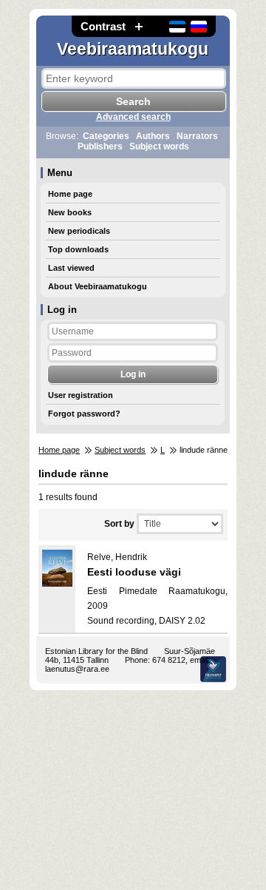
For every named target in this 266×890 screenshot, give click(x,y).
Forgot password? (84, 413)
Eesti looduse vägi (134, 572)
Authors (153, 136)
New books (70, 212)
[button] (139, 26)
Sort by (119, 524)
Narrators (197, 136)
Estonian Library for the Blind (96, 651)
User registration (80, 395)
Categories (106, 136)
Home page (70, 193)
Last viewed (71, 267)
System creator (213, 669)
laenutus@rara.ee (77, 668)
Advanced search (133, 117)
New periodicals (79, 230)
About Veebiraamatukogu (97, 286)
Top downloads (78, 249)
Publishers (100, 146)
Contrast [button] (103, 26)
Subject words (159, 146)
